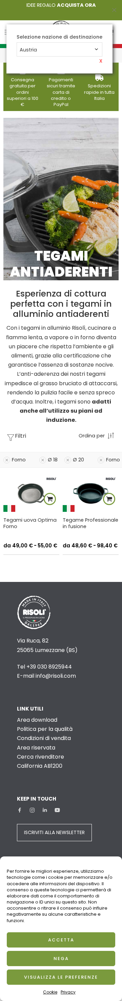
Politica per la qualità (45, 729)
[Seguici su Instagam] (32, 810)
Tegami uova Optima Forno (30, 523)
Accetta (61, 940)
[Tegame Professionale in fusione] (91, 493)
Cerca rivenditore (40, 757)
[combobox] (59, 49)
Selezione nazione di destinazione (59, 37)
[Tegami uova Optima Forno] (31, 493)
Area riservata (36, 748)
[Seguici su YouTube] (57, 810)
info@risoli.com (56, 676)
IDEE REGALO (61, 5)
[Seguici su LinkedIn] (44, 810)
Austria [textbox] (28, 49)
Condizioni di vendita (44, 738)
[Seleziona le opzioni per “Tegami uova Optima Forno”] (50, 499)
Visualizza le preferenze (61, 977)
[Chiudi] (114, 10)
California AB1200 (39, 766)
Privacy (68, 992)
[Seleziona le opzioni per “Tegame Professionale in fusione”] (109, 499)
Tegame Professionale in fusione (90, 523)
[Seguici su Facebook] (19, 810)
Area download (37, 720)
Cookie (50, 992)
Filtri (20, 436)
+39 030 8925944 (49, 667)
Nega (61, 958)
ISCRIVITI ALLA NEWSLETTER (54, 832)
